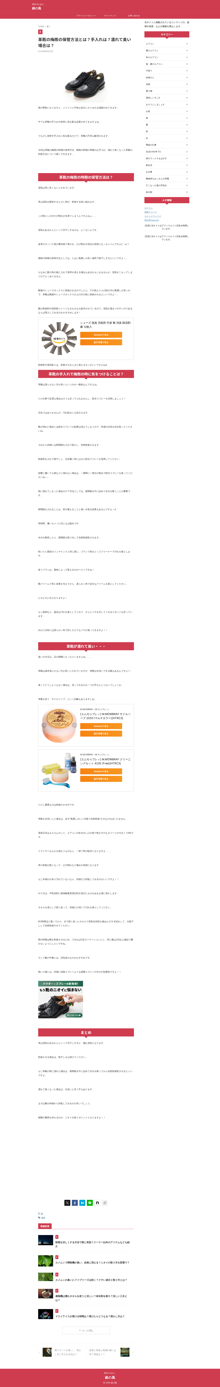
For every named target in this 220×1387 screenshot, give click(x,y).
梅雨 (43, 1217)
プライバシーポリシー (86, 15)
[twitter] (67, 1203)
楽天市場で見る (101, 342)
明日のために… (110, 1373)
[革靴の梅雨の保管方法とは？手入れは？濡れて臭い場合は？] (82, 1203)
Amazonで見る (101, 334)
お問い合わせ (134, 15)
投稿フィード (150, 212)
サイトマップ (110, 15)
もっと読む (87, 1330)
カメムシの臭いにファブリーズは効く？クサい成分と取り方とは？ (91, 1279)
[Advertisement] (86, 1165)
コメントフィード (152, 216)
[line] (90, 1203)
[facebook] (75, 1203)
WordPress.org (151, 220)
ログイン (148, 208)
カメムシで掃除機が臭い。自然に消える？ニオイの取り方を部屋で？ (92, 1262)
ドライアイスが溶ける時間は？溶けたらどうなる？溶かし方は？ (90, 1316)
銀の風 (36, 8)
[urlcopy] (105, 1203)
